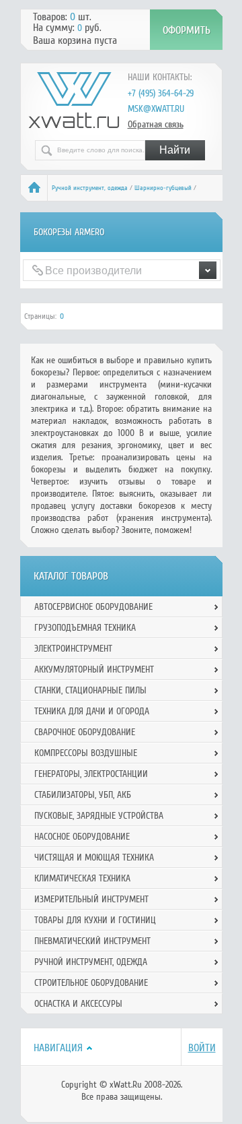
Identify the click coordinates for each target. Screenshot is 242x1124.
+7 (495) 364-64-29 (161, 93)
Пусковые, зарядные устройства (98, 815)
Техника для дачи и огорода (91, 711)
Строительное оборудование (91, 983)
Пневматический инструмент (92, 941)
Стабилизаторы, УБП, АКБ (82, 795)
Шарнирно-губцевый (163, 188)
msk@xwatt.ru (156, 109)
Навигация (58, 1048)
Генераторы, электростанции (91, 774)
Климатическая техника (82, 878)
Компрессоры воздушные (85, 753)
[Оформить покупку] (186, 29)
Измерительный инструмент (91, 899)
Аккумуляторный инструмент (94, 669)
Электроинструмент (73, 648)
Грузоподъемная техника (85, 627)
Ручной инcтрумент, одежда (90, 188)
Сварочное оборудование (84, 732)
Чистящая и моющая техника (94, 857)
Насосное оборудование (82, 836)
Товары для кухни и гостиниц (95, 920)
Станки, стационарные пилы (90, 690)
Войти (202, 1048)
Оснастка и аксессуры (78, 1003)
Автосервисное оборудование (93, 607)
